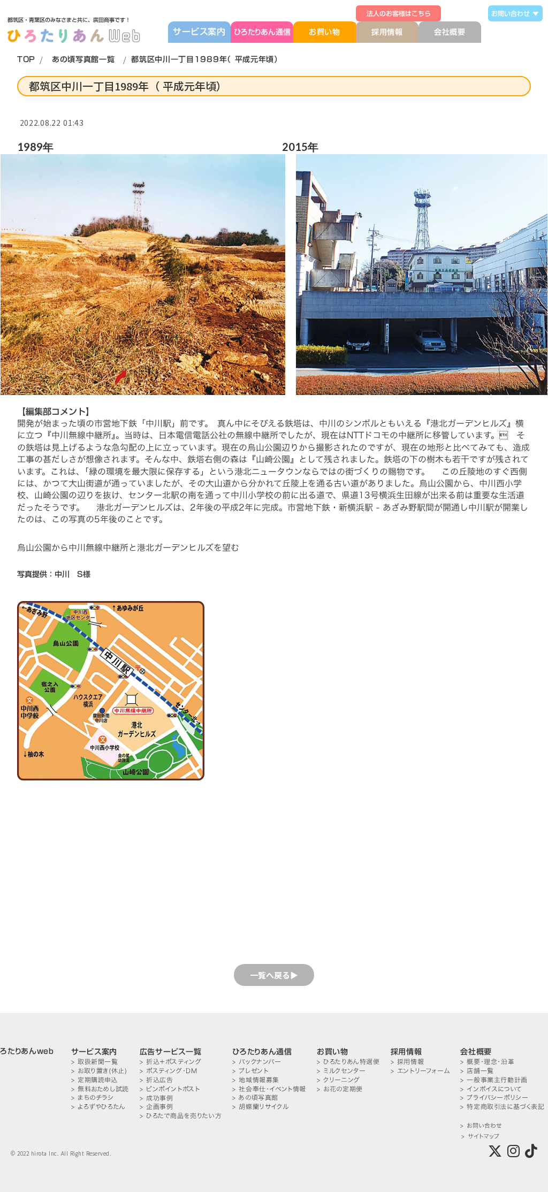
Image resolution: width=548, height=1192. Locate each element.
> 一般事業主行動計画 (494, 1079)
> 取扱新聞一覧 (94, 1061)
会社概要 (450, 32)
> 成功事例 (156, 1098)
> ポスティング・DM (168, 1070)
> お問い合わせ (480, 1126)
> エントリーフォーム (420, 1070)
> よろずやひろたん (98, 1106)
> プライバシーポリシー (494, 1097)
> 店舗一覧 (477, 1070)
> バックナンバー (256, 1061)
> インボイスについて (491, 1089)
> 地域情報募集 (255, 1079)
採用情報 (387, 32)
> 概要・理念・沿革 (487, 1061)
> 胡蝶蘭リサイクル (260, 1106)
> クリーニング (338, 1079)
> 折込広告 (156, 1079)
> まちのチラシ (92, 1097)
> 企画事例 (156, 1106)
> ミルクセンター (341, 1070)
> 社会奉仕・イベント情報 (269, 1089)
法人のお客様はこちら (399, 13)
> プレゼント (250, 1070)
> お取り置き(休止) (99, 1070)
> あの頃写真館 (255, 1097)
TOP (26, 59)
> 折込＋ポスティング (171, 1061)
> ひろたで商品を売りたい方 (181, 1115)
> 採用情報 (407, 1061)
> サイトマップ (480, 1137)
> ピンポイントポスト (170, 1089)
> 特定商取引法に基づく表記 (502, 1106)
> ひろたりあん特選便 (348, 1061)
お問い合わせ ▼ (515, 13)
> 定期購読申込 (94, 1079)
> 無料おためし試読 (100, 1089)
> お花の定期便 (340, 1089)
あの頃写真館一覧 (83, 59)
